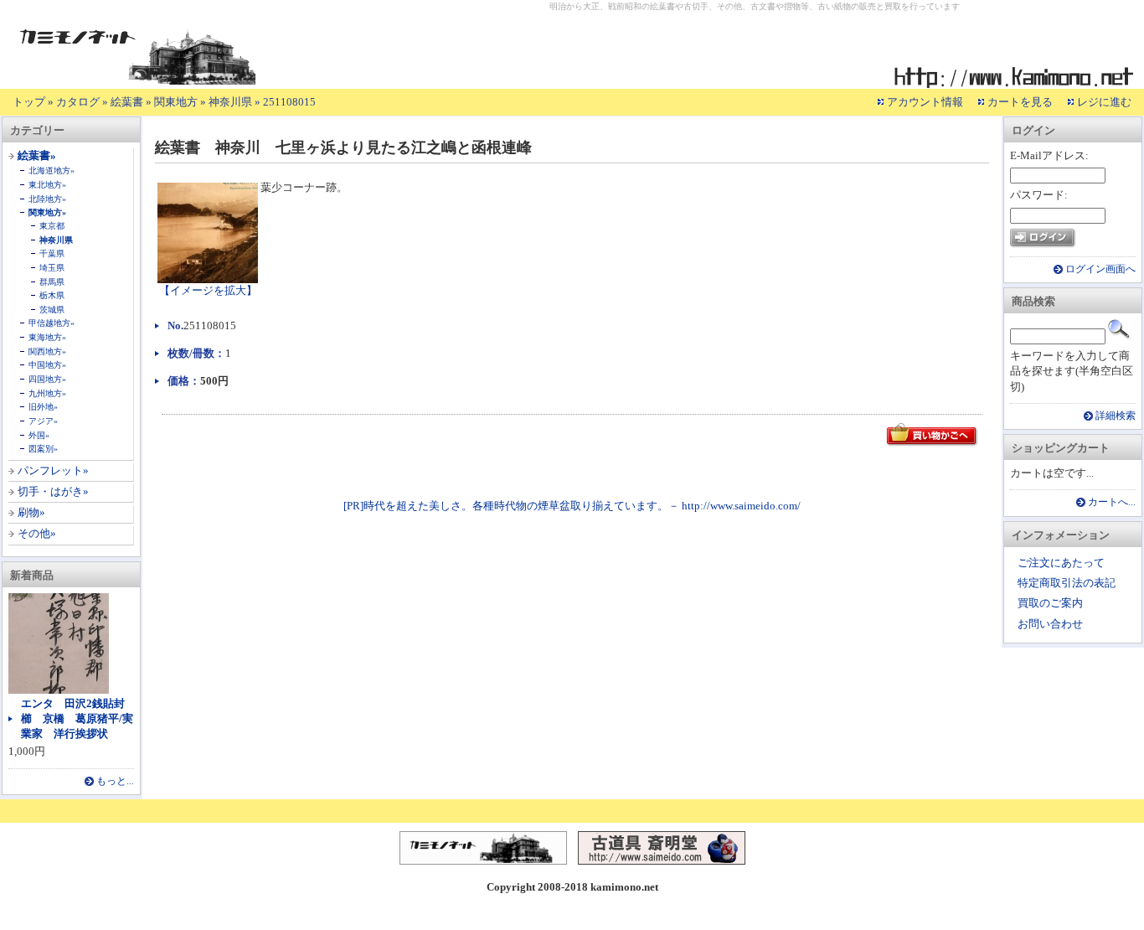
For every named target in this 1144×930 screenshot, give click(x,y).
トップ (29, 102)
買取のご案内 (1050, 603)
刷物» (31, 512)
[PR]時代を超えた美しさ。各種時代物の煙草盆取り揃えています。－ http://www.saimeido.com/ (572, 505)
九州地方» (47, 393)
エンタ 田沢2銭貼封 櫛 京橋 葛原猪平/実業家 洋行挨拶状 (78, 718)
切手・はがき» (53, 491)
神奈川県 (230, 102)
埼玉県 (51, 267)
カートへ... (1112, 502)
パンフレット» (53, 470)
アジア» (43, 421)
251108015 (289, 102)
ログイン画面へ (1100, 269)
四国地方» (47, 379)
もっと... (115, 781)
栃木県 (51, 295)
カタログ (78, 102)
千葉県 (51, 253)
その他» (37, 533)
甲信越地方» (51, 323)
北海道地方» (51, 170)
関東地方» (47, 212)
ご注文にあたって (1061, 562)
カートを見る (1020, 102)
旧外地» (43, 406)
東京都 (51, 225)
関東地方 (176, 102)
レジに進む (1104, 102)
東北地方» (47, 184)
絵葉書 (127, 102)
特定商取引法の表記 (1067, 582)
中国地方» (47, 364)
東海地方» (47, 337)
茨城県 (51, 309)
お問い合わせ (1050, 623)
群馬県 (51, 282)
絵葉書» (37, 155)
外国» (38, 435)
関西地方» (47, 351)
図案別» (43, 448)
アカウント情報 (925, 102)
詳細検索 (1115, 416)
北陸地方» (47, 199)
